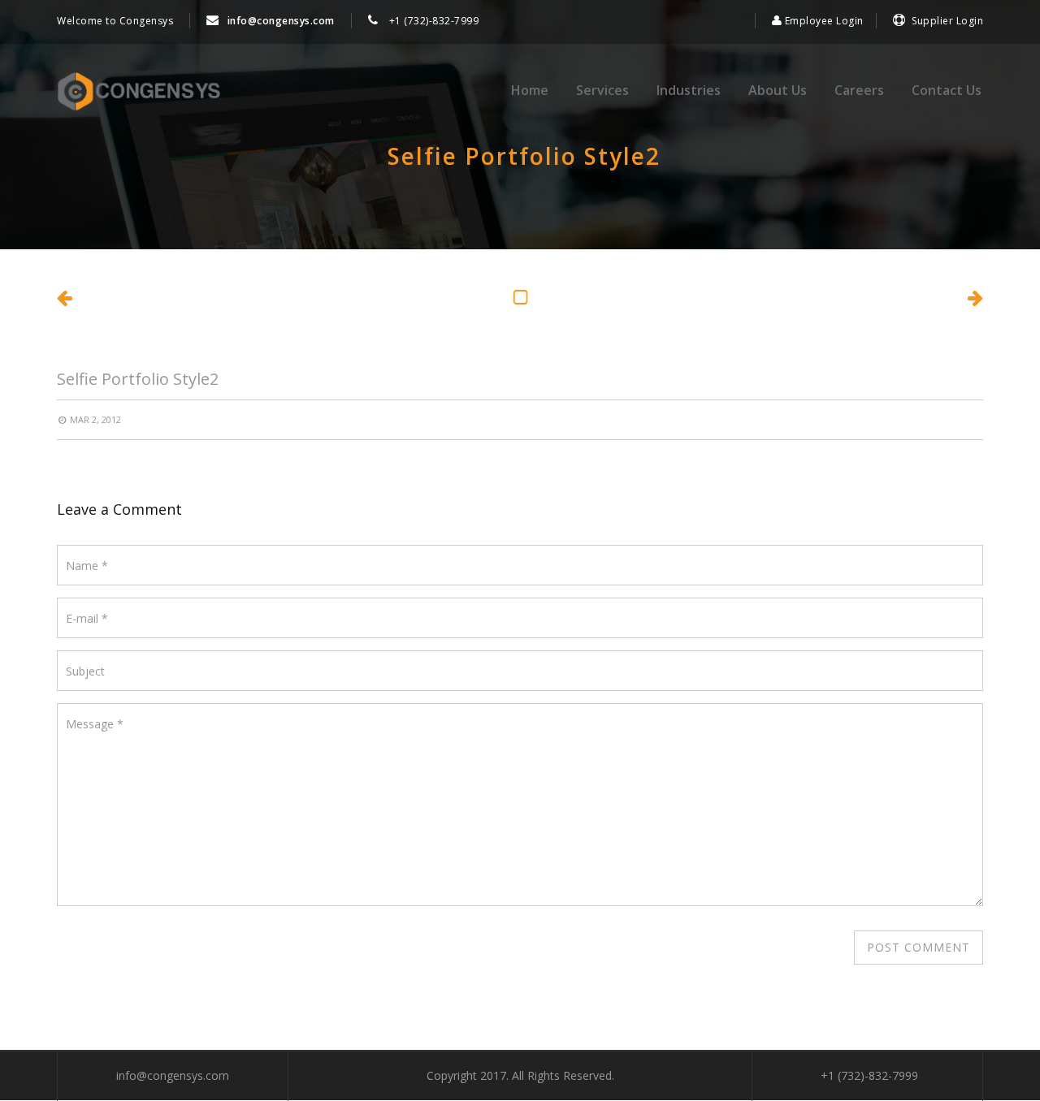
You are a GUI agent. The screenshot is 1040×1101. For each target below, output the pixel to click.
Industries (688, 90)
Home (529, 90)
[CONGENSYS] (139, 91)
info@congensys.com (281, 21)
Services (602, 90)
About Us (777, 90)
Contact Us (947, 90)
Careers (859, 90)
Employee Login (823, 21)
